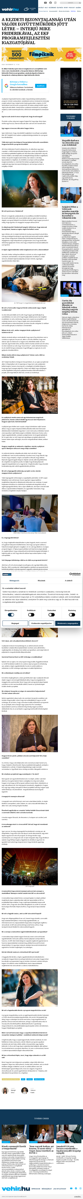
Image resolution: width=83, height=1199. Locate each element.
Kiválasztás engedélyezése (41, 623)
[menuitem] (41, 8)
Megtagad (15, 623)
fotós (32, 1088)
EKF (23, 1079)
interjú (30, 1079)
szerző (12, 1088)
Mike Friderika (39, 1079)
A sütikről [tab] (68, 581)
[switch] (31, 614)
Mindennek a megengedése (67, 623)
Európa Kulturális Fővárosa (11, 1079)
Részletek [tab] (41, 581)
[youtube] (45, 2)
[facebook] (50, 2)
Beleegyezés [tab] (14, 581)
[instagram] (55, 2)
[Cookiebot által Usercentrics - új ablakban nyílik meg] (71, 574)
